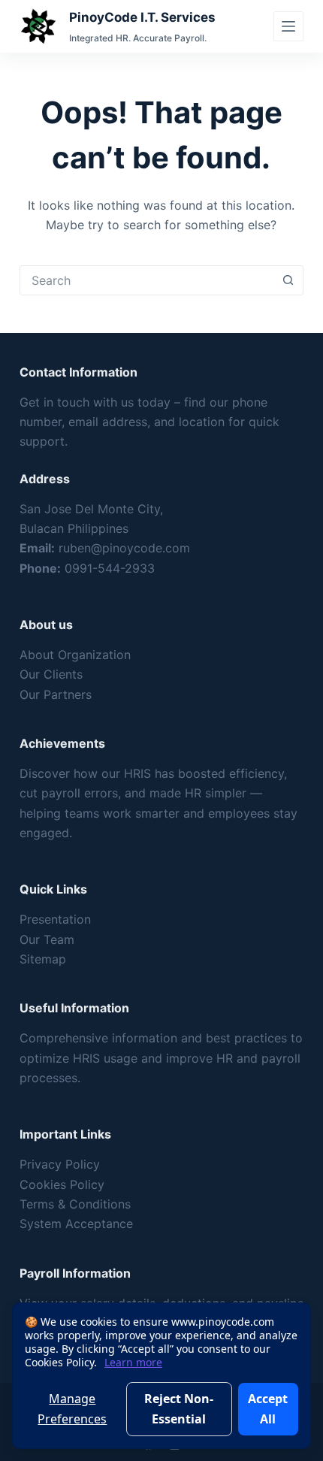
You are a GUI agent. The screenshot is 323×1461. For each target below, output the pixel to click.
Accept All (268, 1408)
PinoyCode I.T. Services (142, 17)
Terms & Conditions (75, 1203)
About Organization (75, 654)
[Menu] (288, 26)
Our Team (47, 939)
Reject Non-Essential (178, 1408)
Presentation (55, 919)
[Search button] (288, 280)
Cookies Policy (62, 1184)
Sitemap (43, 958)
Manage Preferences (72, 1408)
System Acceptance (76, 1223)
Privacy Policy (60, 1164)
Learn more (133, 1362)
